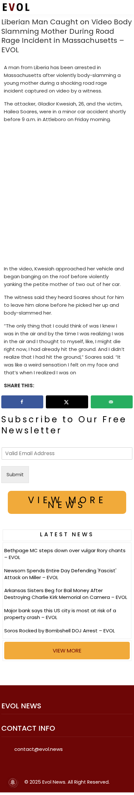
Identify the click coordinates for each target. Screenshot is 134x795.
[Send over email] (112, 401)
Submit (15, 474)
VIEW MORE (67, 650)
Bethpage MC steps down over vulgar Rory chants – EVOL (65, 554)
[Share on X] (67, 401)
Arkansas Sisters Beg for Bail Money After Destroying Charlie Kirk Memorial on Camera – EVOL (65, 594)
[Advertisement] (67, 195)
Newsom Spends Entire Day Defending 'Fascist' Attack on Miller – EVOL (60, 574)
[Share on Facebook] (22, 401)
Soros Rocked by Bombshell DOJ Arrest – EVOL (59, 630)
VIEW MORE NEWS (67, 502)
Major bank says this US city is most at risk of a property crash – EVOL (60, 614)
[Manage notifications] (12, 782)
